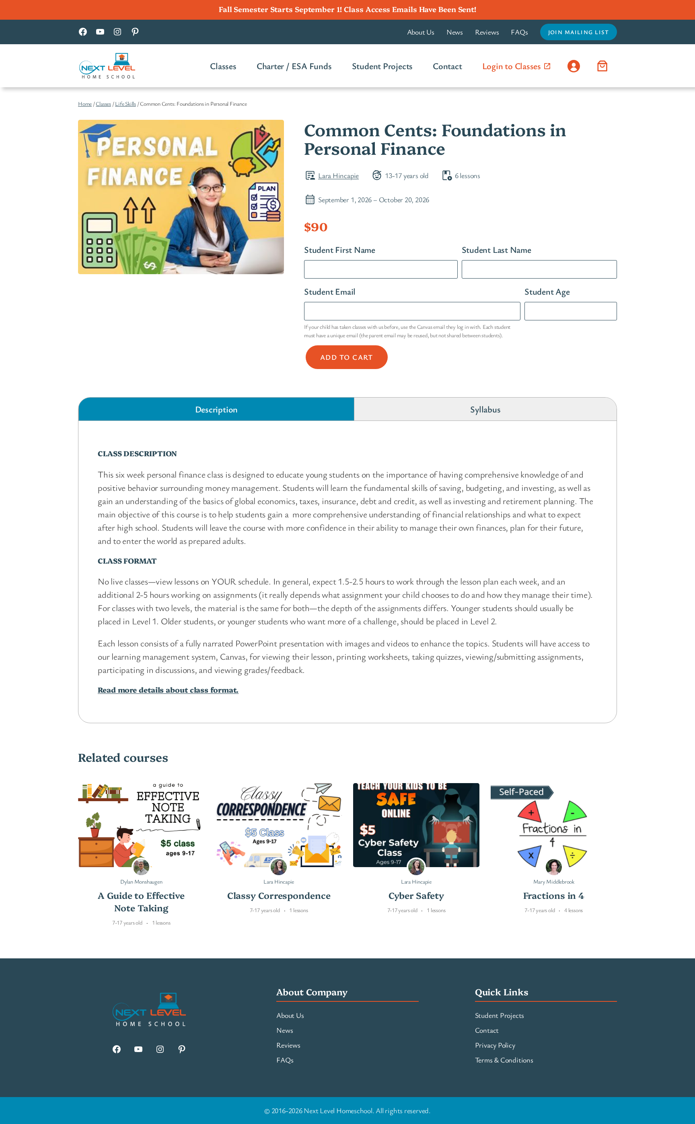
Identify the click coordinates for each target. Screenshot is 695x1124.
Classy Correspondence (279, 895)
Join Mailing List (578, 32)
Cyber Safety (416, 895)
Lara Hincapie (338, 175)
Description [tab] (216, 409)
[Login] (573, 65)
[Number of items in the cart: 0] (602, 65)
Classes (103, 103)
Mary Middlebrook (553, 881)
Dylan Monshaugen (141, 881)
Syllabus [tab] (485, 409)
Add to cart (346, 357)
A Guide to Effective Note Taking (141, 901)
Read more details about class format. (168, 690)
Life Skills (125, 103)
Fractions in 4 (554, 895)
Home (85, 103)
